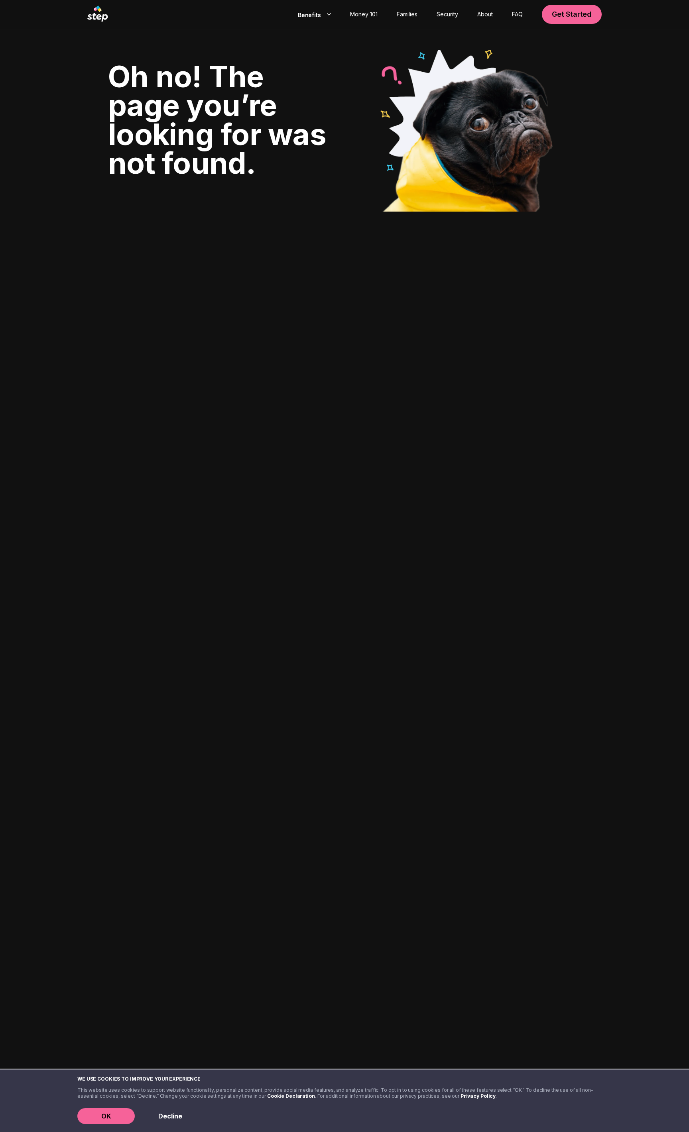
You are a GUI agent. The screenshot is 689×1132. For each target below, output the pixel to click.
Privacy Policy (478, 1096)
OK (106, 1116)
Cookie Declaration (291, 1096)
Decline (170, 1116)
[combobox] (313, 14)
